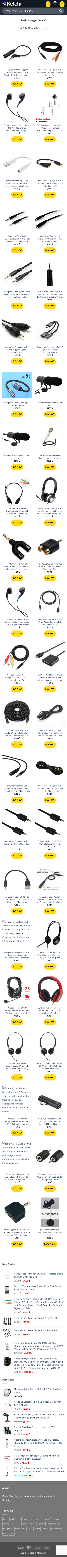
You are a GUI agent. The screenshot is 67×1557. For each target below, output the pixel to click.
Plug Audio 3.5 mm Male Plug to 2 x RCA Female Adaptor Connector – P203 (50, 567)
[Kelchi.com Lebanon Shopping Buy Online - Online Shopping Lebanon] (19, 3)
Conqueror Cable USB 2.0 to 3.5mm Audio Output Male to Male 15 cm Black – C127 (17, 900)
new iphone (7, 1528)
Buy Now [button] (17, 84)
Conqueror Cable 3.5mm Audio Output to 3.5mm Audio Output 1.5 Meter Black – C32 (17, 295)
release (45, 1528)
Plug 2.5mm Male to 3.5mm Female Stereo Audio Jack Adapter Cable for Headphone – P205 (17, 73)
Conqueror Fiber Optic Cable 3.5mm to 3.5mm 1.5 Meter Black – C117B (50, 844)
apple (5, 1519)
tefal (12, 1533)
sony (5, 1533)
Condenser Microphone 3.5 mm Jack (50, 404)
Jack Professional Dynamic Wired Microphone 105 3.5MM (50, 457)
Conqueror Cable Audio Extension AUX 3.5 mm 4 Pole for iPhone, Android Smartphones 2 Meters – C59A (49, 239)
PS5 (30, 1528)
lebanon (41, 1524)
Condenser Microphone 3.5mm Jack (17, 457)
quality (37, 1528)
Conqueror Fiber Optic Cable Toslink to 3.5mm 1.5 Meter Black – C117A (17, 350)
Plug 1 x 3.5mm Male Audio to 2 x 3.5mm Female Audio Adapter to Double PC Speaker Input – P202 (17, 1233)
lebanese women (29, 1524)
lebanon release (54, 1524)
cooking (56, 1519)
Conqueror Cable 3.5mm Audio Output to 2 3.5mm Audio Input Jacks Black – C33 (50, 184)
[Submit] (61, 11)
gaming (6, 1524)
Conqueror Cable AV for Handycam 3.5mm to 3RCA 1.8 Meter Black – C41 (17, 678)
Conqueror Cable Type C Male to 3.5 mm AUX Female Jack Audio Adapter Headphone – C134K (17, 184)
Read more (50, 1244)
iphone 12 (15, 1524)
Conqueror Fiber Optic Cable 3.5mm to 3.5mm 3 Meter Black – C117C (17, 844)
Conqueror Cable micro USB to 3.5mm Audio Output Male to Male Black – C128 (50, 622)
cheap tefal (45, 1519)
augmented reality (31, 1519)
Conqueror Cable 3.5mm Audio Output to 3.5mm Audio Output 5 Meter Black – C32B (50, 789)
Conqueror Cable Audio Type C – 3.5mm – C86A (17, 404)
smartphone (56, 1528)
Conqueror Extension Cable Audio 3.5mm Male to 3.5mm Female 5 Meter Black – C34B (50, 733)
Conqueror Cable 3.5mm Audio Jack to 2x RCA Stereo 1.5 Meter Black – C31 (50, 73)
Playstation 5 (20, 1528)
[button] (55, 4)
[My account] (48, 4)
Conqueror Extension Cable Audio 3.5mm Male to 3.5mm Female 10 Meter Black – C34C (17, 733)
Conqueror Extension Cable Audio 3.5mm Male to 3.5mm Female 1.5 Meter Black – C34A (17, 789)
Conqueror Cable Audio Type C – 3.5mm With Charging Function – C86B (50, 350)
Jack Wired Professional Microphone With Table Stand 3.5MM (49, 1233)
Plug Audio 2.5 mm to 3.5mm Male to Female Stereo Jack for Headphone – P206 (50, 1177)
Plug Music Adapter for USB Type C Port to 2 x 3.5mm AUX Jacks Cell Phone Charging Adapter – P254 (49, 1122)
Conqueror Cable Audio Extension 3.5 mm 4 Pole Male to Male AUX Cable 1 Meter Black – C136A (17, 239)
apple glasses (15, 1519)
